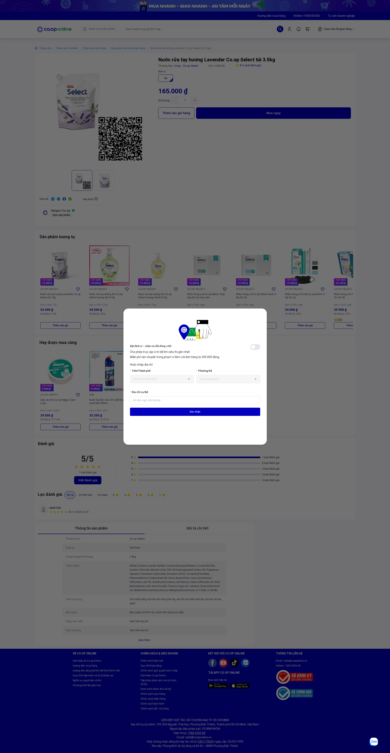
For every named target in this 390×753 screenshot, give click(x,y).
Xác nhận (195, 411)
